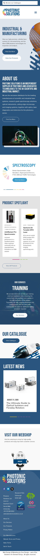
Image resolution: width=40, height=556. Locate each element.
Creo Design (25, 552)
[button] (36, 12)
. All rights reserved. (29, 554)
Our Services (20, 315)
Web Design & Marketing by (12, 552)
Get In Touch (7, 546)
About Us (6, 519)
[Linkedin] (8, 489)
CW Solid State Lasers (9, 229)
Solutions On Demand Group (13, 554)
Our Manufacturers (9, 535)
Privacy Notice (7, 530)
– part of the (33, 552)
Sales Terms (7, 543)
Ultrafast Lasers (31, 225)
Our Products (7, 526)
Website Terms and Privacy (11, 539)
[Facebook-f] (4, 489)
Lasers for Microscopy (10, 231)
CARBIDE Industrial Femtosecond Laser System (28, 231)
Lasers (6, 227)
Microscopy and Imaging (10, 225)
